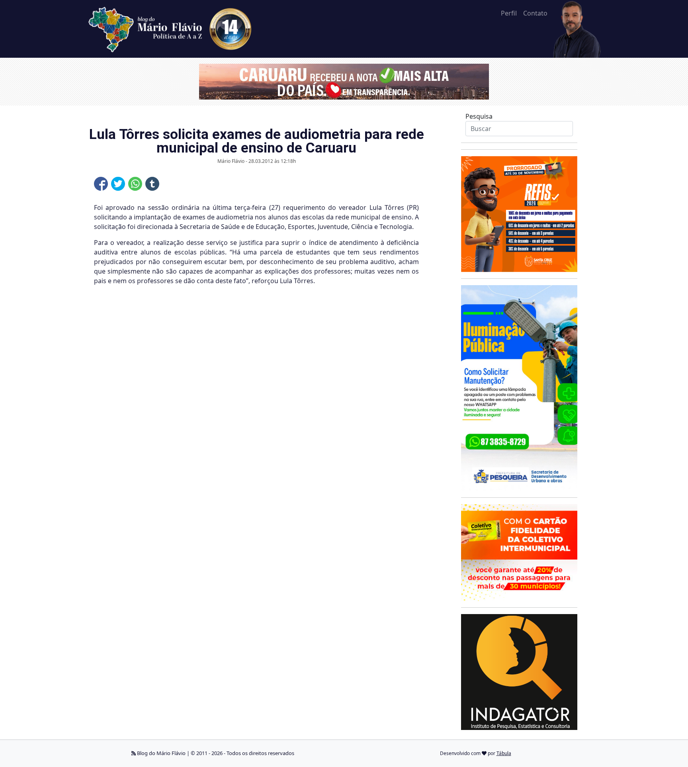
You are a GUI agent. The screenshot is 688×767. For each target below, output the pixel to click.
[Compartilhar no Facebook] (101, 184)
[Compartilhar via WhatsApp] (135, 184)
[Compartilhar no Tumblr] (152, 184)
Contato (535, 13)
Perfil (509, 13)
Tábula (503, 753)
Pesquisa (479, 116)
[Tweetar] (118, 184)
